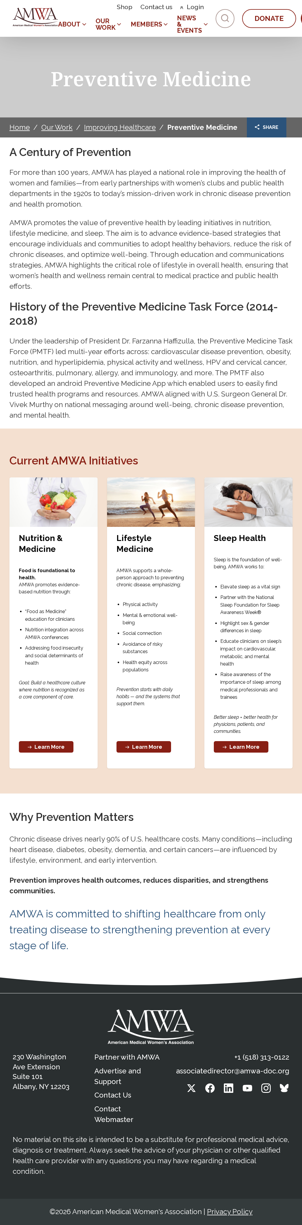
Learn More (50, 747)
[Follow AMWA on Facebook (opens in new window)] (210, 1090)
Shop (124, 7)
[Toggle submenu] (84, 24)
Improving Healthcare (120, 127)
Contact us (156, 7)
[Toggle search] (225, 18)
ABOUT (69, 24)
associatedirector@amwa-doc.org (232, 1071)
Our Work (57, 127)
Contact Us (112, 1095)
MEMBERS (146, 24)
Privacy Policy (229, 1211)
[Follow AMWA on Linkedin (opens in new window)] (228, 1090)
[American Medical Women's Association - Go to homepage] (151, 1026)
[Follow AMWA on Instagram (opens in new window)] (266, 1090)
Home (19, 127)
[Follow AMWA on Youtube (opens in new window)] (247, 1090)
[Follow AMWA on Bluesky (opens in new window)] (284, 1090)
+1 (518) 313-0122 (261, 1057)
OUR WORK (106, 24)
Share (270, 127)
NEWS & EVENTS (189, 24)
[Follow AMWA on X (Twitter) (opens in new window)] (191, 1090)
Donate (269, 18)
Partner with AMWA (127, 1057)
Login (195, 7)
